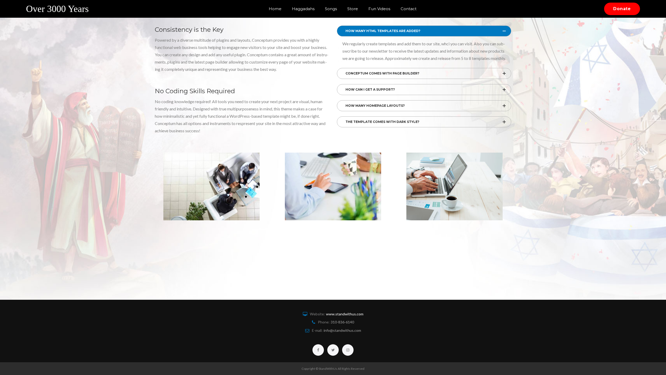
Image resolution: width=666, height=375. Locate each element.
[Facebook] (318, 350)
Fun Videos (379, 8)
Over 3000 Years (57, 9)
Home (275, 8)
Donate (622, 8)
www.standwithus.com (344, 314)
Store (352, 8)
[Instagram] (348, 350)
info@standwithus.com (342, 330)
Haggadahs (303, 8)
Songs (331, 8)
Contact (409, 8)
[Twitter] (333, 350)
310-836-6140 (342, 322)
